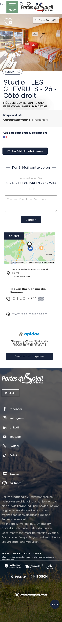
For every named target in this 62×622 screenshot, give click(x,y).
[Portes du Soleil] (37, 7)
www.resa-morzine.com (29, 313)
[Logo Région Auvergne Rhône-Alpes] (13, 566)
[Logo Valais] (50, 565)
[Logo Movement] (19, 576)
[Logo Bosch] (39, 576)
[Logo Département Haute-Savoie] (33, 566)
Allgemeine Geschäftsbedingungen (16, 557)
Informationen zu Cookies (44, 557)
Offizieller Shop (8, 559)
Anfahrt (14, 236)
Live (2, 4)
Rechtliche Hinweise (10, 553)
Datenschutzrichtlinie (30, 553)
